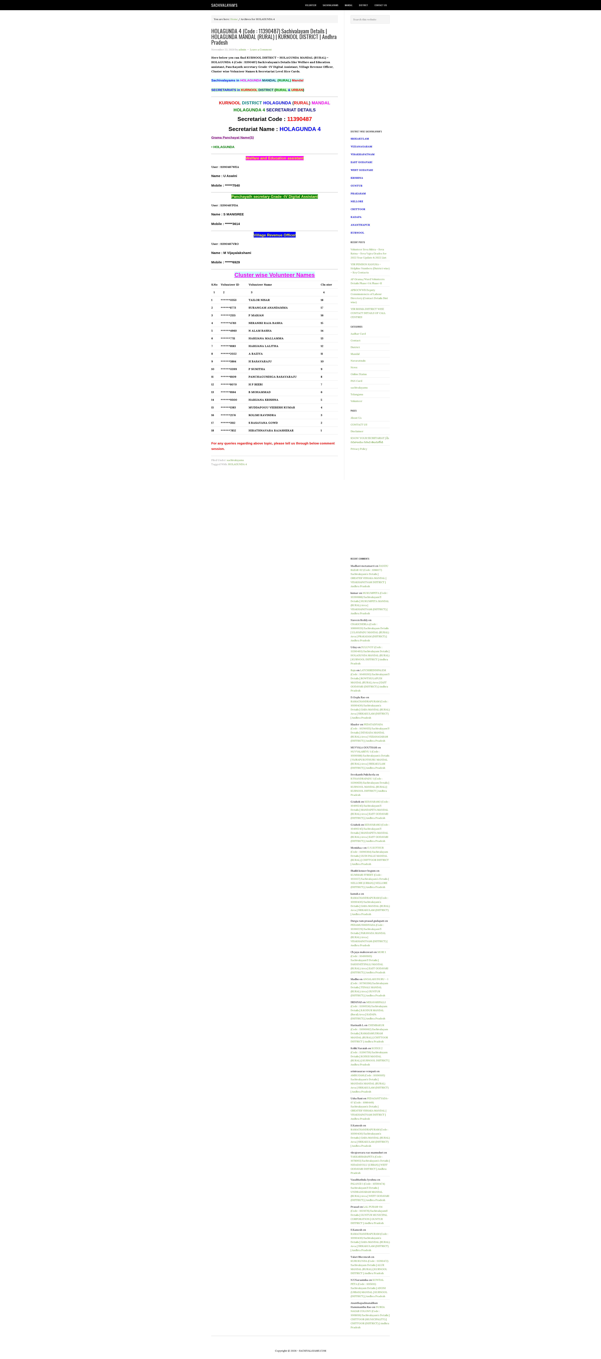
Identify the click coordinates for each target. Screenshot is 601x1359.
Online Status (359, 374)
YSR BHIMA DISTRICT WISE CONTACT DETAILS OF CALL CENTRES (368, 313)
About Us (356, 417)
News (354, 367)
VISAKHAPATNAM (363, 154)
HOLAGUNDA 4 (237, 464)
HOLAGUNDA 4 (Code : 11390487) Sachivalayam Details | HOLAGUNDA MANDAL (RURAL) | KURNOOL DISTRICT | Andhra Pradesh (274, 36)
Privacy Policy (359, 448)
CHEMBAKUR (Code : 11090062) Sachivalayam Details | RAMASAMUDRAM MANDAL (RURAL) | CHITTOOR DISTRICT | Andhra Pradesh (369, 1033)
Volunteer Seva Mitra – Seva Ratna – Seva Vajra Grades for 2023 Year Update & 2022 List (369, 253)
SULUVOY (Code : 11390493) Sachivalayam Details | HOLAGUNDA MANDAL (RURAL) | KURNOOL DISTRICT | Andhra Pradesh (370, 655)
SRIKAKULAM (360, 138)
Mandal (355, 353)
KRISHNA (357, 177)
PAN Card (356, 380)
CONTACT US (359, 424)
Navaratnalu (358, 360)
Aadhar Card (358, 333)
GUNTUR (356, 185)
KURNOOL (357, 232)
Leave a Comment (261, 49)
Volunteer (356, 401)
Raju (353, 670)
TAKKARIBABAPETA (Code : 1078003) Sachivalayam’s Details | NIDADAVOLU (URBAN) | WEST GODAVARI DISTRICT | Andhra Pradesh (370, 1164)
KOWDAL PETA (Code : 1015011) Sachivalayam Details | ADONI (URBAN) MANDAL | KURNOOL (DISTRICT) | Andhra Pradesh (369, 1288)
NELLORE (357, 201)
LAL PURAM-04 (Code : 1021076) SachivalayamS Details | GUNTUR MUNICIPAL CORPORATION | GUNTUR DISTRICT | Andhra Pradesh (369, 1215)
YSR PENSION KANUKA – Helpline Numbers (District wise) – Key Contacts (370, 268)
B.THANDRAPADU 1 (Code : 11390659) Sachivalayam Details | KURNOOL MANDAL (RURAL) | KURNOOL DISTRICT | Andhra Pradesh (370, 786)
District (355, 347)
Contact (355, 340)
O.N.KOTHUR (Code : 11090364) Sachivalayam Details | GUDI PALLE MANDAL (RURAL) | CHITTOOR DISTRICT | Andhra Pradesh (370, 856)
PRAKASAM (358, 193)
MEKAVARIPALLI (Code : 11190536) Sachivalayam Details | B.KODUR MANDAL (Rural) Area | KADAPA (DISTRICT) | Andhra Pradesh (369, 1010)
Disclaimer (357, 431)
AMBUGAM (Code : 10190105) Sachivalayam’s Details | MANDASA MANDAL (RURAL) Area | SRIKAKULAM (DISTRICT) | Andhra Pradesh (370, 1083)
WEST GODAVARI (362, 170)
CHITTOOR (358, 209)
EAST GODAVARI (361, 162)
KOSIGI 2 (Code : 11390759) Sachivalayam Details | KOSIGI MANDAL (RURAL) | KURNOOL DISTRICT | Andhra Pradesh (370, 1056)
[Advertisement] (370, 77)
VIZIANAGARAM (361, 146)
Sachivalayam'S (224, 5)
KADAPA (356, 217)
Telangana (357, 394)
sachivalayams (235, 460)
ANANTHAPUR (360, 224)
